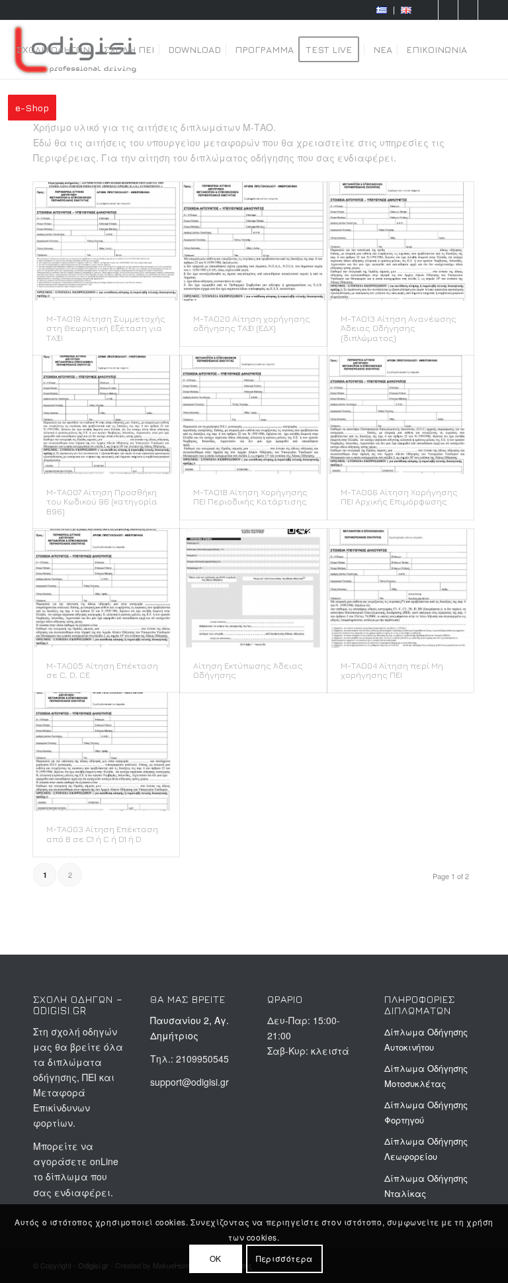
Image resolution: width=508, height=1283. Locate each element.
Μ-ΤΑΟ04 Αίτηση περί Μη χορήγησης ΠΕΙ (392, 670)
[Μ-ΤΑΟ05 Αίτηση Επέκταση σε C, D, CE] (106, 588)
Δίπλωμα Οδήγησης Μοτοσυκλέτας (426, 1076)
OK (216, 1258)
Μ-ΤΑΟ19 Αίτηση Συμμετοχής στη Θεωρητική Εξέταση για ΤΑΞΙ (105, 328)
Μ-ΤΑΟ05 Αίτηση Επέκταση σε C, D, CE (102, 670)
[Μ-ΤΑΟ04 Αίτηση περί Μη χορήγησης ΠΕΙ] (400, 588)
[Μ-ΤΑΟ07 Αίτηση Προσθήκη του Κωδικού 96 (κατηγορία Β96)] (106, 415)
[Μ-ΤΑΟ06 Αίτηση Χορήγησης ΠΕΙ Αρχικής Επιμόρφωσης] (400, 415)
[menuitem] (382, 11)
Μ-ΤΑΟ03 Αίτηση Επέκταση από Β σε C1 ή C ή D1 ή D (102, 833)
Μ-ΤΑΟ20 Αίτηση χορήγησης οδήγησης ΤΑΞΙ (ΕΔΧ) (251, 323)
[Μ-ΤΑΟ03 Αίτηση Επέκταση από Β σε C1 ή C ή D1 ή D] (106, 751)
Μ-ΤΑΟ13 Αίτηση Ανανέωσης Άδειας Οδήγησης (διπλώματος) (398, 328)
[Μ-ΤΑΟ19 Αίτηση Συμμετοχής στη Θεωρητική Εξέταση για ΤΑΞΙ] (106, 241)
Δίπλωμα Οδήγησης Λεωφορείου (426, 1149)
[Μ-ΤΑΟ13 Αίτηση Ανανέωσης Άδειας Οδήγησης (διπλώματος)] (400, 241)
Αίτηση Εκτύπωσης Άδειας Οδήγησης (248, 670)
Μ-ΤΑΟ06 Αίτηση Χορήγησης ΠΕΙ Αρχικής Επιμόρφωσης (399, 496)
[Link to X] (488, 10)
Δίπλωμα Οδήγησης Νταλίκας (426, 1186)
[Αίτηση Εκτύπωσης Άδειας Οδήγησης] (253, 588)
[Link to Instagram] (468, 10)
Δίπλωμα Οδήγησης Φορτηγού (426, 1112)
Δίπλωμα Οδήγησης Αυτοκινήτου (426, 1039)
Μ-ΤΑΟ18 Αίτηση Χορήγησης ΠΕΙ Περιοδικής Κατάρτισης (250, 496)
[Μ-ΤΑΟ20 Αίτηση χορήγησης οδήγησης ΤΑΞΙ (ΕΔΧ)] (253, 241)
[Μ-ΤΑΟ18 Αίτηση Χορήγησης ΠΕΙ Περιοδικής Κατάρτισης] (253, 415)
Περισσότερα (284, 1258)
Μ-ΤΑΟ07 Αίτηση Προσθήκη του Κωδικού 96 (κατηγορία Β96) (101, 501)
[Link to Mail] (428, 10)
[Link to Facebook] (448, 10)
